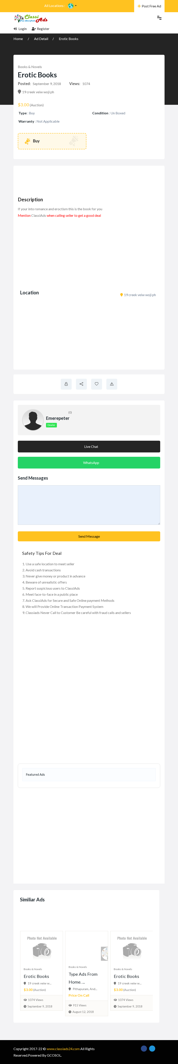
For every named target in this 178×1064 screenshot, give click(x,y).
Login (22, 29)
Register (43, 29)
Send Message (89, 536)
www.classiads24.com (63, 1049)
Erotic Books (68, 39)
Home (18, 39)
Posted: (24, 83)
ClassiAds (38, 215)
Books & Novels (30, 67)
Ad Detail (41, 39)
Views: (74, 83)
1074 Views (35, 1000)
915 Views (79, 1005)
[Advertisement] (97, 180)
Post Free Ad (151, 6)
